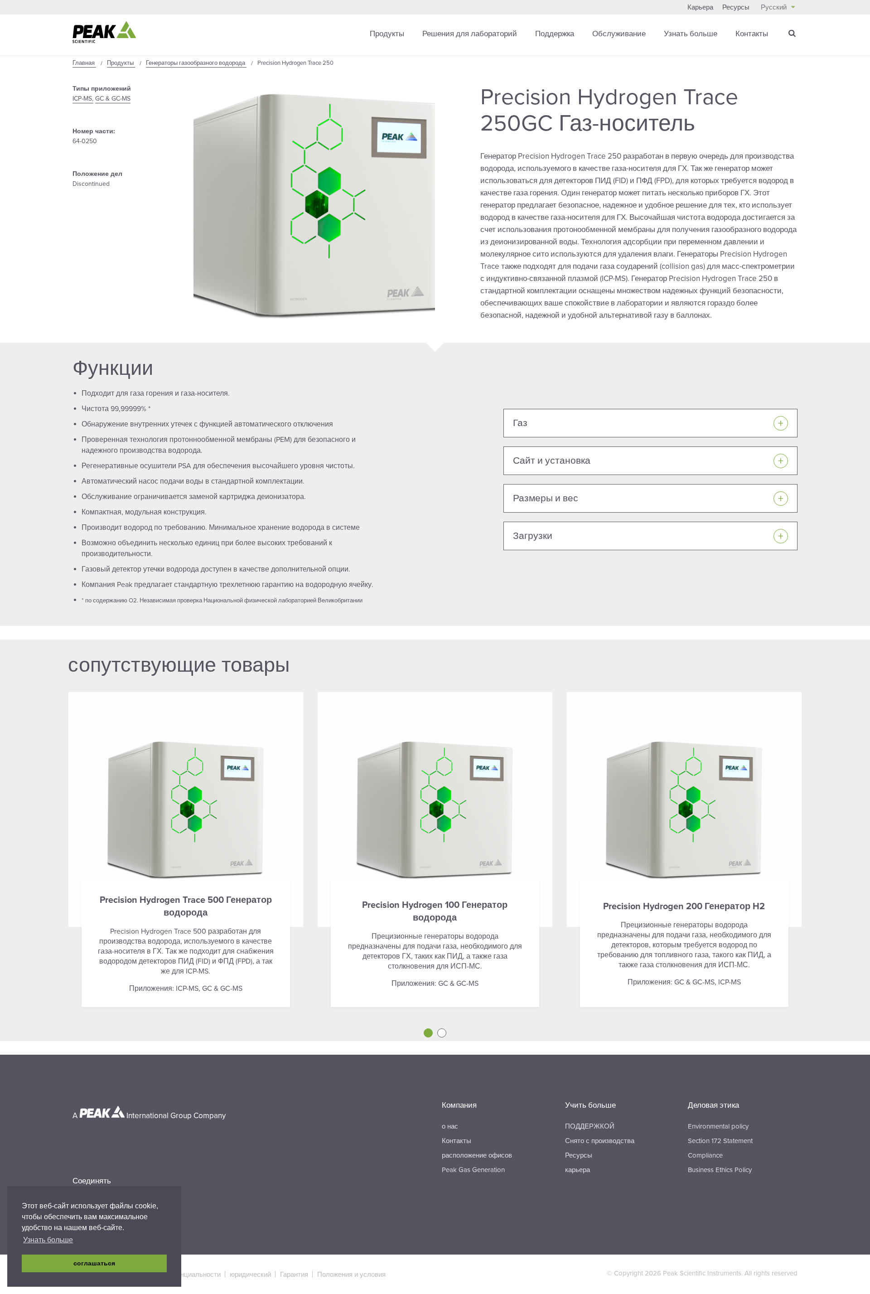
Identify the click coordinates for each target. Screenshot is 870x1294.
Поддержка (554, 34)
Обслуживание (619, 34)
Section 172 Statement (720, 1141)
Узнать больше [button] (48, 1240)
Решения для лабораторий (469, 34)
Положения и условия (351, 1274)
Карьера (700, 7)
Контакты (751, 34)
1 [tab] (428, 1032)
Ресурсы (735, 7)
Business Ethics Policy (720, 1170)
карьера (577, 1170)
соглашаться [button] (94, 1263)
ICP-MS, (82, 98)
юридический (250, 1274)
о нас (450, 1126)
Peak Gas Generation (473, 1170)
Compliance (705, 1155)
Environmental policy (718, 1126)
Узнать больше (690, 34)
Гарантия (294, 1274)
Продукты (387, 34)
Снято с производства (599, 1141)
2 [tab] (441, 1032)
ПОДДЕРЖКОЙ (589, 1126)
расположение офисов (477, 1155)
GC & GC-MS (112, 98)
